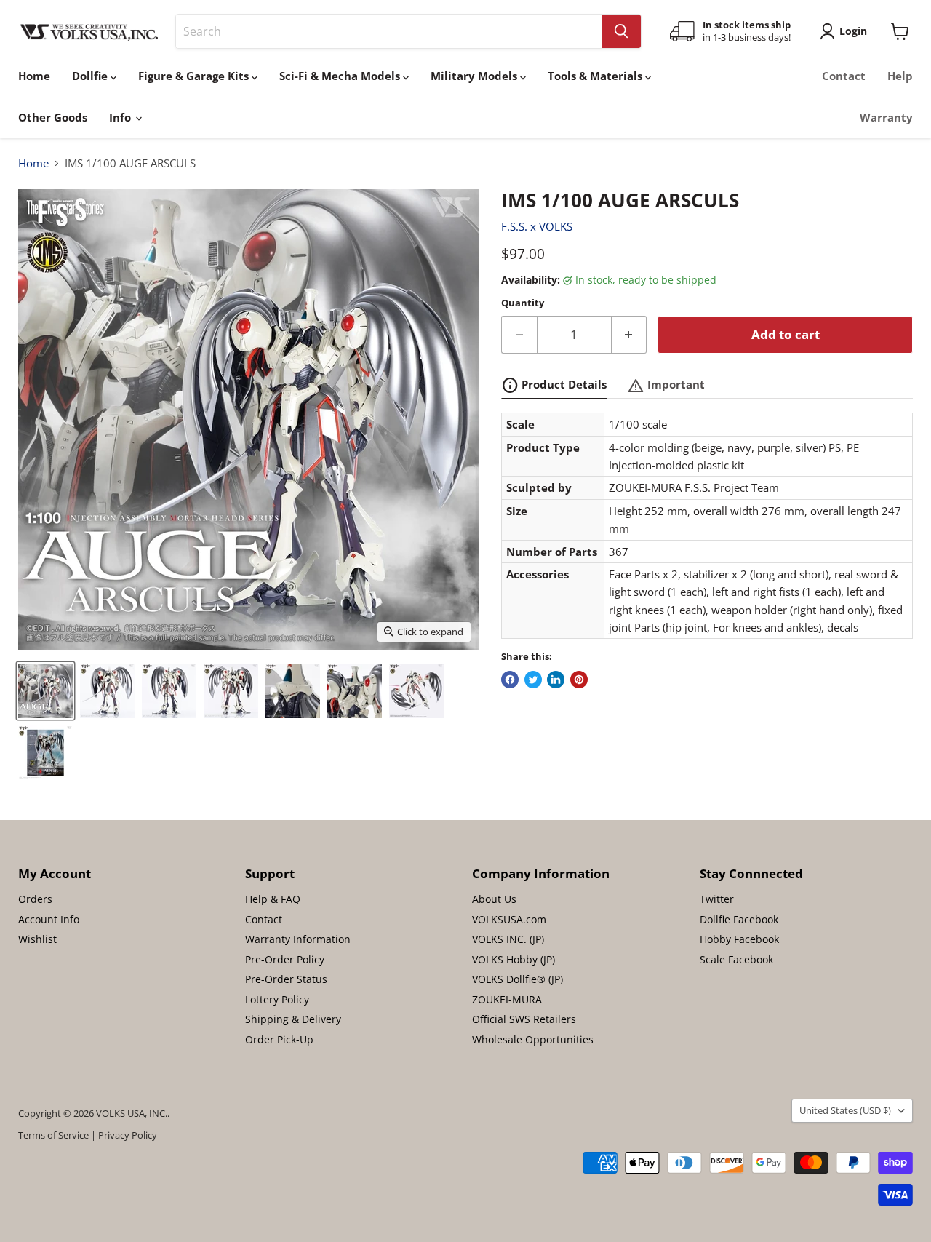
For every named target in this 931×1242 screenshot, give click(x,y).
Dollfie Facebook (739, 919)
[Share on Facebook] (510, 679)
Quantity (522, 303)
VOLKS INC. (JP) (508, 939)
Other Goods (52, 117)
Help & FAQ (272, 899)
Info (121, 117)
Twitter (717, 899)
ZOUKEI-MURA (507, 999)
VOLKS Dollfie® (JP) (517, 979)
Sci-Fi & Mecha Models (341, 75)
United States (845, 1110)
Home (34, 75)
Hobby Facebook (739, 939)
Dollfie (91, 75)
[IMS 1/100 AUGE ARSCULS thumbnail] (45, 691)
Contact (844, 75)
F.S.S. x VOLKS (536, 226)
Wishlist (37, 939)
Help (900, 75)
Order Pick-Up (279, 1039)
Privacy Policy (127, 1135)
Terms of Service (53, 1135)
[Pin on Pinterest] (579, 679)
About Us (494, 899)
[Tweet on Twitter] (533, 679)
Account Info (48, 919)
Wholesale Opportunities (533, 1039)
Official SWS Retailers (524, 1019)
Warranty (886, 117)
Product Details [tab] (554, 385)
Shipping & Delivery (293, 1019)
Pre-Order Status (286, 979)
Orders (35, 899)
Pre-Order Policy (284, 959)
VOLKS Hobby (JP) (513, 959)
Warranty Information (298, 939)
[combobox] (389, 31)
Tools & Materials (596, 75)
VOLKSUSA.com (509, 919)
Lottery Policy (277, 999)
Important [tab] (666, 385)
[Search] (621, 31)
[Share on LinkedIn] (555, 679)
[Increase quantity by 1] (629, 334)
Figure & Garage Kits (195, 75)
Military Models (475, 75)
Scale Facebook (736, 959)
